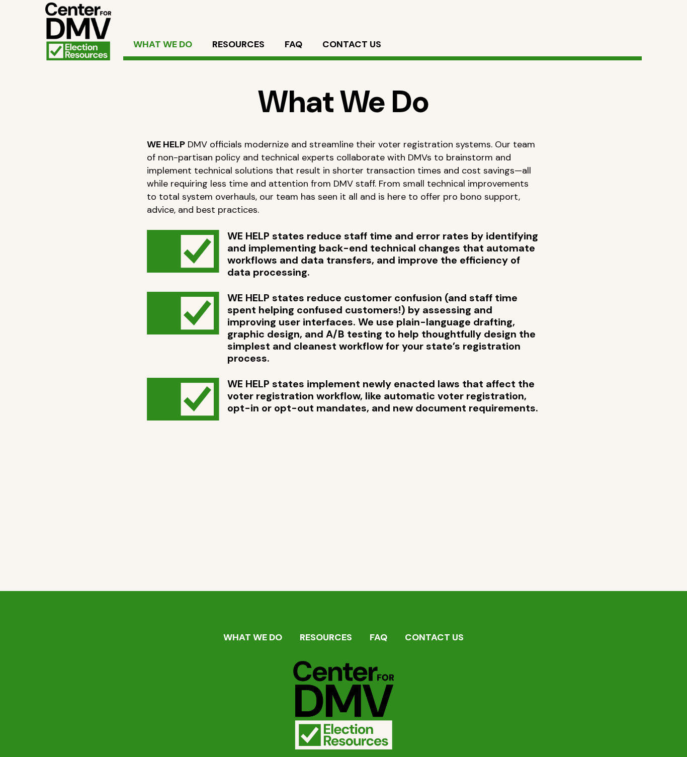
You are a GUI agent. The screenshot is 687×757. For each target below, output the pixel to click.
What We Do (252, 637)
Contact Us (434, 637)
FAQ (378, 637)
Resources (326, 637)
